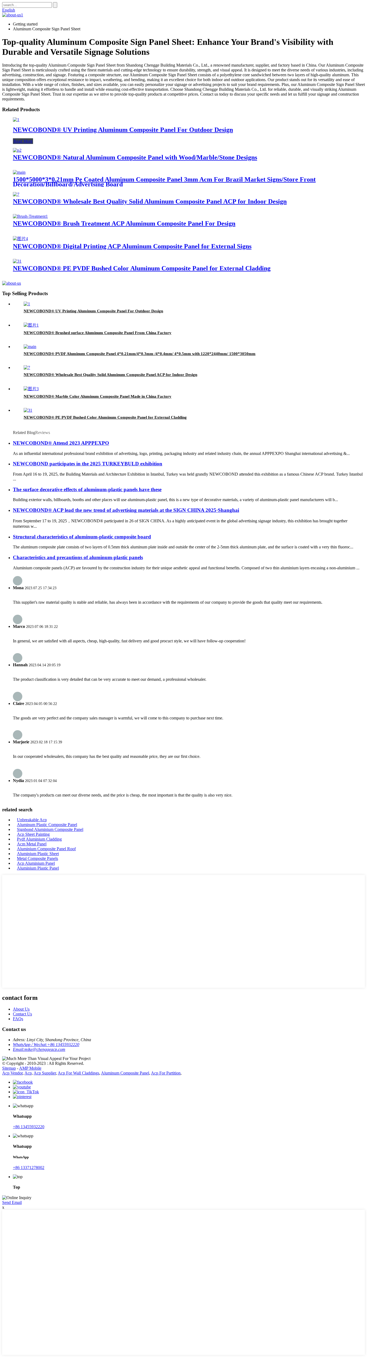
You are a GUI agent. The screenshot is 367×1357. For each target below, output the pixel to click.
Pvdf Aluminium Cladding (39, 839)
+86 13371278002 (28, 1167)
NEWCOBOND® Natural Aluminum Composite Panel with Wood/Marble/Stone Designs (135, 157)
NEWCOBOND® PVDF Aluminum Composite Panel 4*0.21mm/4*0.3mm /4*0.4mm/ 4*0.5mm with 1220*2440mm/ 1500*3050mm (140, 354)
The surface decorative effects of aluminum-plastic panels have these (87, 489)
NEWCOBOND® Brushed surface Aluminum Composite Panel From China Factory (97, 333)
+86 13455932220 (28, 1126)
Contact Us (22, 1014)
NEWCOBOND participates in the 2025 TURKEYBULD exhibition (87, 463)
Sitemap (9, 1068)
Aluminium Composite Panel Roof (46, 848)
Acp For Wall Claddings (78, 1073)
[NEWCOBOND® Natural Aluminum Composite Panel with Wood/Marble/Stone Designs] (17, 150)
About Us (21, 1009)
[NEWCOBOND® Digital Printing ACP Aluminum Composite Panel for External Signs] (20, 238)
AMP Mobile (30, 1068)
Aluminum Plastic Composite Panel (47, 824)
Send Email (12, 1202)
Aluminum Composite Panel (125, 1073)
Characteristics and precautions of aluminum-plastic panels (78, 557)
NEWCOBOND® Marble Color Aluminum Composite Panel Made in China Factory (97, 396)
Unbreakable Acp (32, 819)
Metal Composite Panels (37, 858)
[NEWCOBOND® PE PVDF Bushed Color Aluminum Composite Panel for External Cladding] (17, 261)
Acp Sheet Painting (33, 834)
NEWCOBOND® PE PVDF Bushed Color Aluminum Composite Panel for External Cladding (142, 268)
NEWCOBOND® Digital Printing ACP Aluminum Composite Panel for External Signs (132, 246)
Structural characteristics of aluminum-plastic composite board (82, 537)
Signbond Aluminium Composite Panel (50, 829)
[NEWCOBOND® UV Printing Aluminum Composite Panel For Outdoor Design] (16, 119)
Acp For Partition (166, 1073)
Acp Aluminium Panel (36, 863)
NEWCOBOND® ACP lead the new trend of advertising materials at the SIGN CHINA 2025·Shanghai (126, 510)
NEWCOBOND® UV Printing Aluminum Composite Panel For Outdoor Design (123, 129)
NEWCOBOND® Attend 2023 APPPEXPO (61, 443)
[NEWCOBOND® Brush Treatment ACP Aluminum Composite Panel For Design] (30, 216)
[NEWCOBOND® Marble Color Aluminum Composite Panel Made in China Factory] (31, 388)
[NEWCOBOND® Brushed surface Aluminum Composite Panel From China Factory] (31, 325)
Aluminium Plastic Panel (38, 868)
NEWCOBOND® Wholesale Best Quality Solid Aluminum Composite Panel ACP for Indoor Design (150, 201)
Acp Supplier (45, 1073)
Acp (28, 1073)
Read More (23, 141)
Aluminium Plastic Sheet (38, 853)
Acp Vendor (12, 1073)
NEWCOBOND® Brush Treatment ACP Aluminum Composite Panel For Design (124, 223)
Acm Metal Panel (31, 844)
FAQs (18, 1018)
